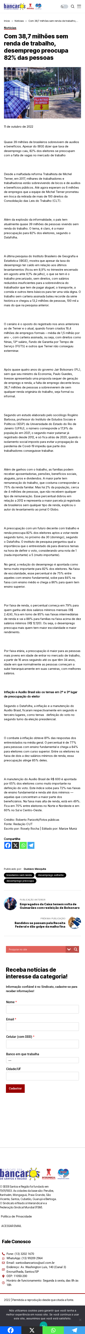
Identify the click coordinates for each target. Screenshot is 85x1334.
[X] (15, 845)
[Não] (80, 1320)
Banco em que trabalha (22, 1054)
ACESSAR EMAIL (11, 1226)
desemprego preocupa (20, 880)
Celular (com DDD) (20, 1037)
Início (7, 20)
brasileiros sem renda (19, 875)
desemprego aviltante (51, 875)
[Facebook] (7, 845)
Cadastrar (15, 1088)
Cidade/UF (13, 1069)
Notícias (19, 20)
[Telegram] (30, 845)
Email (11, 1019)
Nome (11, 1002)
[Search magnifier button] (75, 949)
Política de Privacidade (16, 1216)
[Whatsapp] (23, 845)
